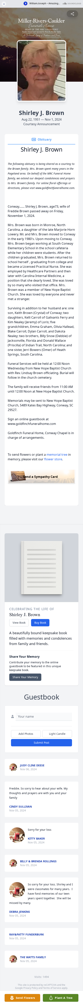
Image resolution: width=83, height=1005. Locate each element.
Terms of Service (52, 988)
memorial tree (57, 454)
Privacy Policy (30, 988)
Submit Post (41, 742)
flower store (53, 459)
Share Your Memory (25, 677)
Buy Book (40, 622)
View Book (19, 622)
